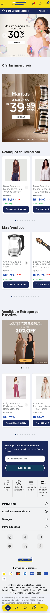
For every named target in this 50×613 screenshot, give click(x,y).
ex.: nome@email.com (17, 459)
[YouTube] (40, 537)
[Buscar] (16, 608)
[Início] (8, 608)
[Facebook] (25, 537)
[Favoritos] (25, 608)
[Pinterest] (10, 546)
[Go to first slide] (45, 35)
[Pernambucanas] (18, 4)
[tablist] (25, 219)
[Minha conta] (42, 608)
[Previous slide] (4, 35)
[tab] (18, 55)
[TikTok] (40, 546)
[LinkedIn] (25, 546)
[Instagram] (10, 537)
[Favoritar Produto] (26, 187)
